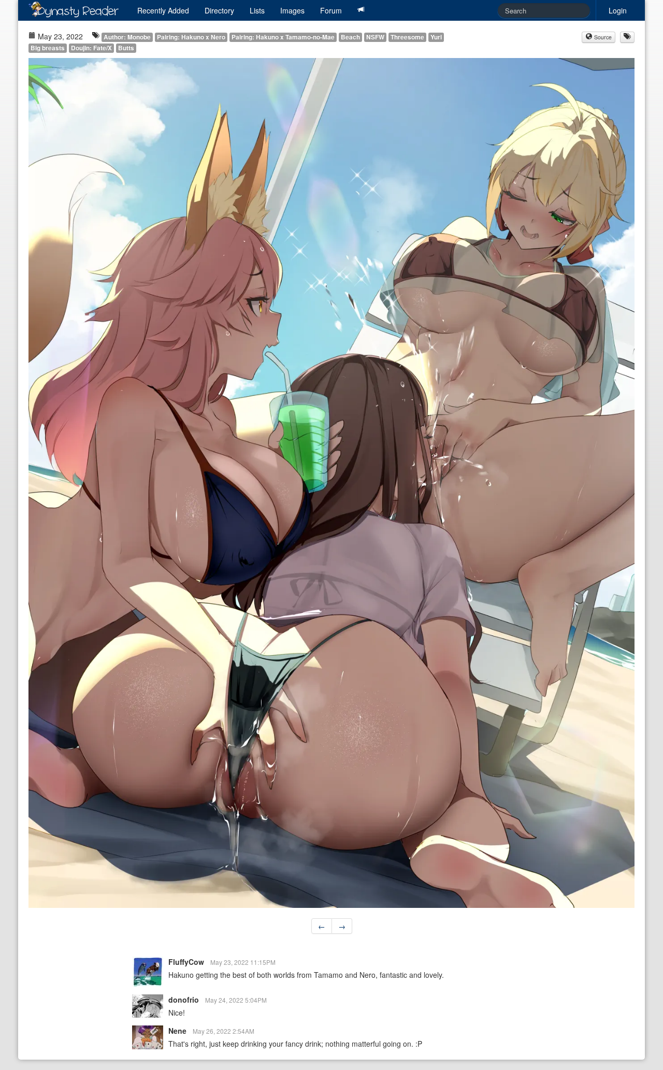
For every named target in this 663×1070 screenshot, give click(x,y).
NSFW (375, 37)
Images (292, 10)
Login (618, 10)
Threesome (407, 37)
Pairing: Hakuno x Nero (191, 37)
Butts (126, 48)
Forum (331, 10)
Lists (257, 10)
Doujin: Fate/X (91, 48)
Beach (350, 37)
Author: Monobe (127, 37)
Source (602, 37)
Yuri (436, 37)
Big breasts (48, 48)
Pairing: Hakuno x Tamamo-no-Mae (283, 37)
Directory (219, 10)
